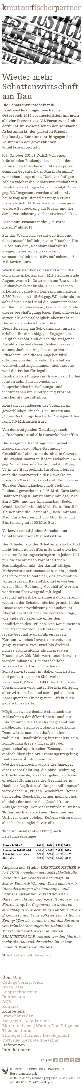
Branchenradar (17, 1016)
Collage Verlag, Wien (22, 982)
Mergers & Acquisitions (26, 1020)
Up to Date (12, 987)
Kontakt (10, 1006)
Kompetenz (13, 1011)
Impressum (13, 996)
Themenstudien (18, 1030)
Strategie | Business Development (35, 1035)
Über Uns (11, 977)
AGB (6, 1001)
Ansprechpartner (19, 992)
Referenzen (13, 1045)
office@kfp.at (43, 1082)
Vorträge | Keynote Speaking (30, 1040)
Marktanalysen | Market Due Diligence (40, 1025)
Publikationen (16, 1049)
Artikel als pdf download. (29, 955)
